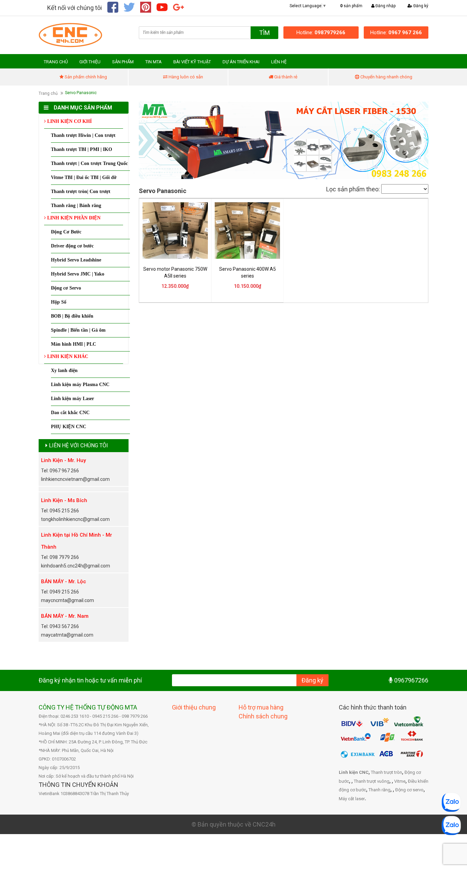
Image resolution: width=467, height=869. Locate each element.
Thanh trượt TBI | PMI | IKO (81, 149)
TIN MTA (153, 61)
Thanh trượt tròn (386, 772)
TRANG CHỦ (56, 61)
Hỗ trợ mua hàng (261, 707)
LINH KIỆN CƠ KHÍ (69, 121)
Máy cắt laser (352, 798)
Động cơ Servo (66, 288)
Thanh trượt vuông (371, 781)
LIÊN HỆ (278, 61)
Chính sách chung (263, 716)
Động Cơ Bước (66, 231)
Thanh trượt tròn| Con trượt (80, 191)
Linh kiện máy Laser (72, 398)
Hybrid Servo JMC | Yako (77, 274)
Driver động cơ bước (72, 245)
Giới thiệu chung (194, 707)
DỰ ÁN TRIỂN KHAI (241, 61)
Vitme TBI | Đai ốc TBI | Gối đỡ (84, 177)
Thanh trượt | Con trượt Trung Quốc (89, 163)
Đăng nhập (385, 5)
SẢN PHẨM (123, 61)
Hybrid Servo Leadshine (76, 260)
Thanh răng (379, 789)
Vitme (399, 781)
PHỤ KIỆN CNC (68, 426)
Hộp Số (58, 302)
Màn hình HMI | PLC (73, 344)
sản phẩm (351, 5)
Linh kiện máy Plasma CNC (80, 384)
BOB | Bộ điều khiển (72, 316)
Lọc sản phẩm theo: (353, 189)
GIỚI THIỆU (90, 61)
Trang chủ (48, 93)
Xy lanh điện (64, 370)
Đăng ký (420, 5)
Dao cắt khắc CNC (70, 412)
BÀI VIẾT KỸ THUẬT (192, 61)
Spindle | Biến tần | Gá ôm (78, 330)
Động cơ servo (409, 789)
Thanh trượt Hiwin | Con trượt (83, 135)
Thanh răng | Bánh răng (76, 205)
